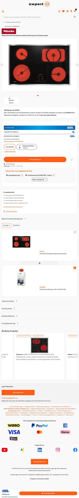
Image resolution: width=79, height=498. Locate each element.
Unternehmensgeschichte (47, 415)
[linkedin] (40, 450)
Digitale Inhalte (30, 406)
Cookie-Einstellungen (16, 406)
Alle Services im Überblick (38, 413)
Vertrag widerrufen (14, 411)
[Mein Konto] (67, 11)
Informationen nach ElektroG (60, 406)
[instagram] (58, 450)
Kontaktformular (50, 411)
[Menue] (3, 11)
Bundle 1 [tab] (6, 225)
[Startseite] (3, 22)
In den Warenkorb (35, 159)
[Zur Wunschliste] (63, 11)
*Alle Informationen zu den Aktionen (13, 141)
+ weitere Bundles (9, 151)
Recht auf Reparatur (64, 411)
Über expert (70, 415)
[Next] (77, 65)
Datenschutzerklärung (37, 409)
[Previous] (2, 65)
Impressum (50, 409)
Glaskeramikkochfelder (13, 22)
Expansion (60, 415)
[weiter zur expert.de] (10, 483)
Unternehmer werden (12, 415)
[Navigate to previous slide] (1, 356)
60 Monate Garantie (11, 413)
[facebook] (75, 450)
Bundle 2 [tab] (16, 225)
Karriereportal (68, 413)
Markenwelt (24, 413)
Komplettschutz (14, 175)
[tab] (37, 95)
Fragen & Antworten (55, 413)
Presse (35, 415)
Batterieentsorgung (43, 406)
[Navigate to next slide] (77, 356)
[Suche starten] (74, 17)
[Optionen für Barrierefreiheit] (59, 11)
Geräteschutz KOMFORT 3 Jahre (40, 175)
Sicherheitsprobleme (29, 411)
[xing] (22, 450)
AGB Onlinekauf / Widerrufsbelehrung (16, 409)
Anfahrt (40, 411)
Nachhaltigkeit (26, 415)
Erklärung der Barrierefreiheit (65, 409)
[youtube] (5, 450)
